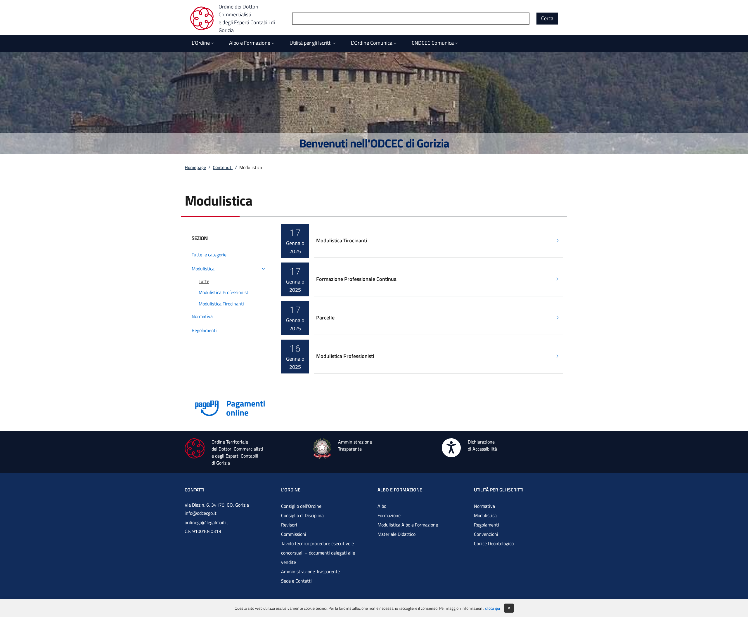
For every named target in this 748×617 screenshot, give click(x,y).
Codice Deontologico (494, 543)
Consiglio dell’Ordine (301, 506)
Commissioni (293, 534)
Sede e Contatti (296, 580)
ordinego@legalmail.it (206, 522)
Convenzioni (486, 534)
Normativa (484, 506)
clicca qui (492, 608)
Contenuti (223, 167)
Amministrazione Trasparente (310, 571)
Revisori (289, 524)
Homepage (195, 167)
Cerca (547, 18)
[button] (229, 269)
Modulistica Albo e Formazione (408, 524)
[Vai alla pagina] (230, 407)
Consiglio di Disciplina (302, 515)
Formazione (389, 515)
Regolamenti (486, 524)
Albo (382, 506)
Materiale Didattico (396, 534)
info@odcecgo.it (201, 513)
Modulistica (485, 515)
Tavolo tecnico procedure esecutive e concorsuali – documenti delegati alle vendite (318, 553)
